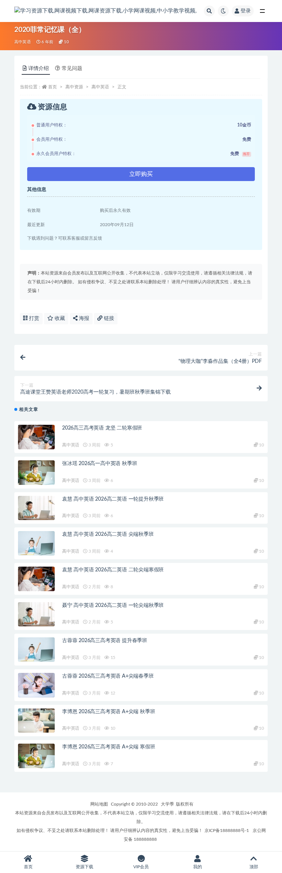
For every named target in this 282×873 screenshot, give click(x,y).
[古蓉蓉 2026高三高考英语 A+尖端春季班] (36, 685)
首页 (52, 87)
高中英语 (22, 42)
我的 (197, 867)
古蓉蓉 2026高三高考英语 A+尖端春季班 (108, 676)
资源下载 (84, 867)
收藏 (59, 318)
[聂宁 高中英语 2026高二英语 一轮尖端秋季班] (36, 614)
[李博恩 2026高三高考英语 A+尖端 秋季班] (36, 720)
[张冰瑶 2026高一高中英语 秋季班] (36, 472)
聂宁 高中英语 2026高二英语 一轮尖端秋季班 (113, 605)
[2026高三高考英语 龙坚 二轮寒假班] (36, 437)
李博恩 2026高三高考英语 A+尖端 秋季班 (108, 711)
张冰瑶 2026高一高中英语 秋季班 (99, 463)
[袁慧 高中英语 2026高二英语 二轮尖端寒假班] (36, 579)
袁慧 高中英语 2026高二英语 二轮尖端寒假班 (113, 569)
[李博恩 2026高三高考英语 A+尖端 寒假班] (36, 756)
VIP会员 (141, 867)
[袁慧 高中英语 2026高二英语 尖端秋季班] (36, 543)
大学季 (167, 804)
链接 (108, 318)
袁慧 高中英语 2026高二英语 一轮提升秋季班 (113, 499)
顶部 (253, 867)
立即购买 (141, 174)
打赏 (33, 318)
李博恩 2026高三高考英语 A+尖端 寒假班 (108, 746)
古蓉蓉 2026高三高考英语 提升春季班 (104, 640)
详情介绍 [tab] (38, 68)
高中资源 (74, 87)
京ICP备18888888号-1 (227, 830)
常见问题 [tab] (72, 68)
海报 (83, 318)
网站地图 (99, 804)
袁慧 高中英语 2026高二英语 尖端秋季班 (108, 534)
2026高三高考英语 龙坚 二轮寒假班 (102, 428)
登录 (246, 11)
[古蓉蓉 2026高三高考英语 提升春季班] (36, 649)
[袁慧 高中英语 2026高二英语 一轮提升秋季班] (36, 508)
